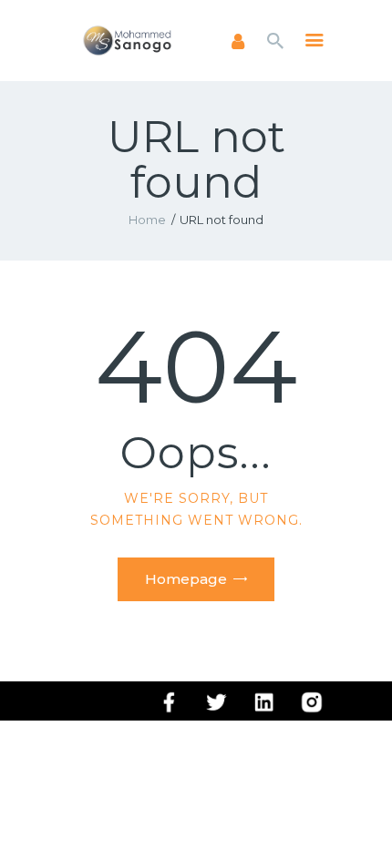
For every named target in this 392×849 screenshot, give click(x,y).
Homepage (186, 579)
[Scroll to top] (361, 805)
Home (147, 219)
